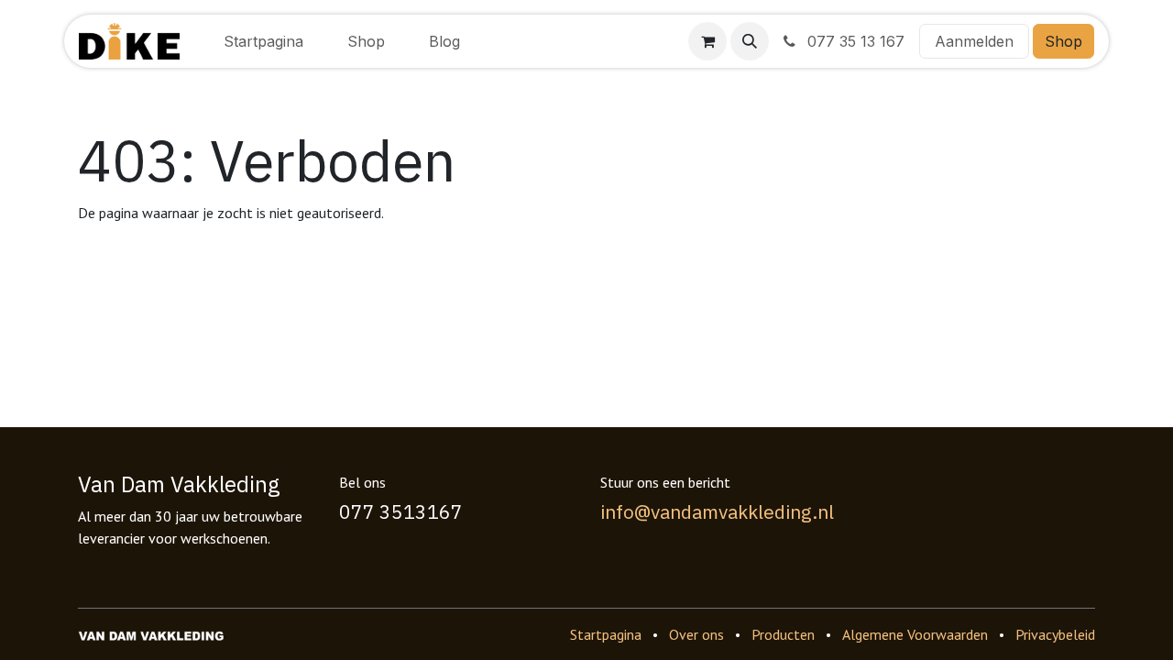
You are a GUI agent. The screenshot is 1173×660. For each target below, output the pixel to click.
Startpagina (605, 634)
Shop (1063, 41)
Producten (783, 634)
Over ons (696, 634)
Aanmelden (974, 41)
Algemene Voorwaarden (915, 634)
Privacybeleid (1055, 634)
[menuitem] (263, 41)
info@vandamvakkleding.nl (717, 511)
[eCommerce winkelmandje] (707, 41)
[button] (749, 41)
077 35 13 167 (853, 41)
